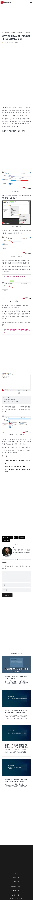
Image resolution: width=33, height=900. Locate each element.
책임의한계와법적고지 (16, 895)
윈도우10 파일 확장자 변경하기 (16, 276)
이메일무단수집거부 (16, 890)
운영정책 (16, 881)
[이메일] (7, 552)
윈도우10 (13, 32)
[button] (31, 2)
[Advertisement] (16, 87)
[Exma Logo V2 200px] (6, 2)
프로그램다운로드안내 (16, 886)
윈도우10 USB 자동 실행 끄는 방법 (15, 466)
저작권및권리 (16, 877)
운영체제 (7, 32)
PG (14, 547)
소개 (16, 873)
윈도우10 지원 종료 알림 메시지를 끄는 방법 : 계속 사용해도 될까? (16, 747)
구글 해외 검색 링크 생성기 (16, 898)
